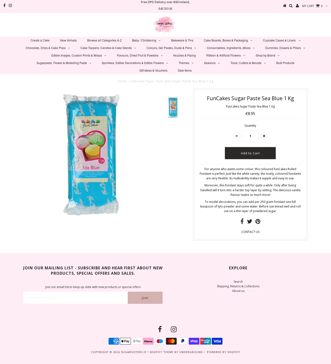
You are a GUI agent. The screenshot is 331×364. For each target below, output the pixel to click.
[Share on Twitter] (249, 222)
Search (238, 282)
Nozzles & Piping (184, 55)
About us (238, 291)
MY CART (312, 6)
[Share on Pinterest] (257, 222)
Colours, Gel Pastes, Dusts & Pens (169, 48)
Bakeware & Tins (182, 40)
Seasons (210, 63)
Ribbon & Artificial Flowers (223, 55)
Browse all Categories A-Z (104, 40)
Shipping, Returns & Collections (238, 286)
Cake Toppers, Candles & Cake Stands (106, 48)
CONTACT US (250, 232)
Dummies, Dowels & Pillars (283, 48)
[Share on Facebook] (242, 222)
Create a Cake (40, 40)
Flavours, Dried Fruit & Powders (137, 55)
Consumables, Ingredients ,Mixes (229, 48)
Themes (184, 63)
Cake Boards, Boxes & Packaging (226, 40)
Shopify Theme (161, 352)
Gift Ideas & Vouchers (153, 70)
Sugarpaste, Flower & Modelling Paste (62, 63)
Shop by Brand (265, 55)
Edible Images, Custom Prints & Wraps (76, 55)
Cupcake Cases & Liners (279, 40)
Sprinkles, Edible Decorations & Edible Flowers (133, 63)
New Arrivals (68, 40)
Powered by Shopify (223, 352)
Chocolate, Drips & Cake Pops (46, 48)
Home (122, 81)
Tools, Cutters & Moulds (245, 63)
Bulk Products (285, 63)
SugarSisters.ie (133, 352)
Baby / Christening (144, 40)
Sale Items (185, 70)
